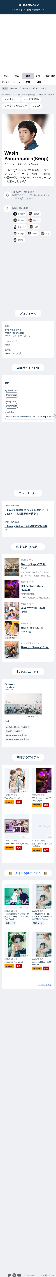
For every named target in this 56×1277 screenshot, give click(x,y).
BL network (28, 4)
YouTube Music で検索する (17, 727)
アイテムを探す (44, 984)
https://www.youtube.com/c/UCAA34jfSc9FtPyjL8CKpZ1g (30, 416)
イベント (39, 76)
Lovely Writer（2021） (34, 608)
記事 (28, 82)
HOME (6, 76)
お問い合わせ (48, 1275)
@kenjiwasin (11, 395)
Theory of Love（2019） (35, 647)
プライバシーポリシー (33, 1275)
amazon (9, 802)
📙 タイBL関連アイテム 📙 (28, 873)
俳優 (28, 76)
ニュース (17, 82)
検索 (39, 82)
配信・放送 (50, 76)
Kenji (7, 721)
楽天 (19, 802)
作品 (17, 76)
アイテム (5, 82)
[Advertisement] (28, 43)
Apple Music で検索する (16, 735)
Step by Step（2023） (33, 564)
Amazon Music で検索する (17, 739)
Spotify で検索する (14, 731)
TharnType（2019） (32, 627)
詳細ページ (10, 923)
